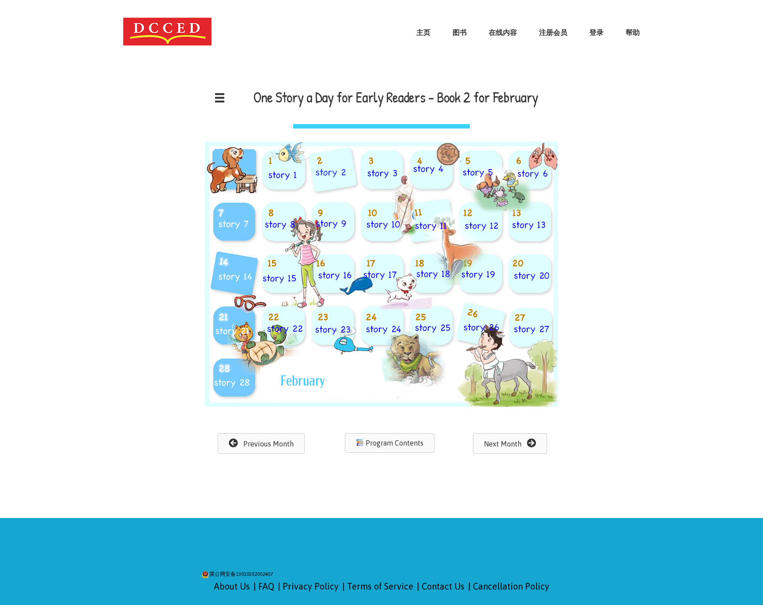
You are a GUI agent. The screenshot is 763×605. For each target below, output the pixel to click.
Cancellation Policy (511, 586)
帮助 (633, 32)
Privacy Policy (311, 586)
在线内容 (503, 32)
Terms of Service (380, 586)
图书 (460, 32)
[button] (261, 443)
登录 (596, 32)
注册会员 (553, 32)
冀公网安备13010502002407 (241, 574)
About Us (232, 586)
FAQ (266, 586)
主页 (423, 32)
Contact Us (443, 586)
